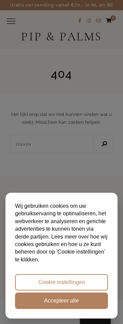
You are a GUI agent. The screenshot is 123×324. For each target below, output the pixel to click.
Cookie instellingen (61, 282)
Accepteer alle (61, 300)
